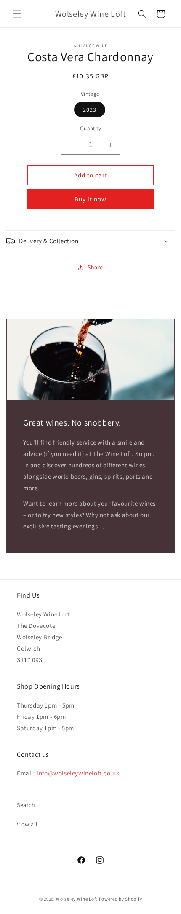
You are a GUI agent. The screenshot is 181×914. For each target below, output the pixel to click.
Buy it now (90, 199)
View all (27, 824)
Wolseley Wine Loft (77, 899)
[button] (17, 14)
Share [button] (95, 267)
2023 (89, 109)
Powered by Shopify (120, 899)
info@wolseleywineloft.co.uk (78, 773)
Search (26, 805)
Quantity (90, 128)
